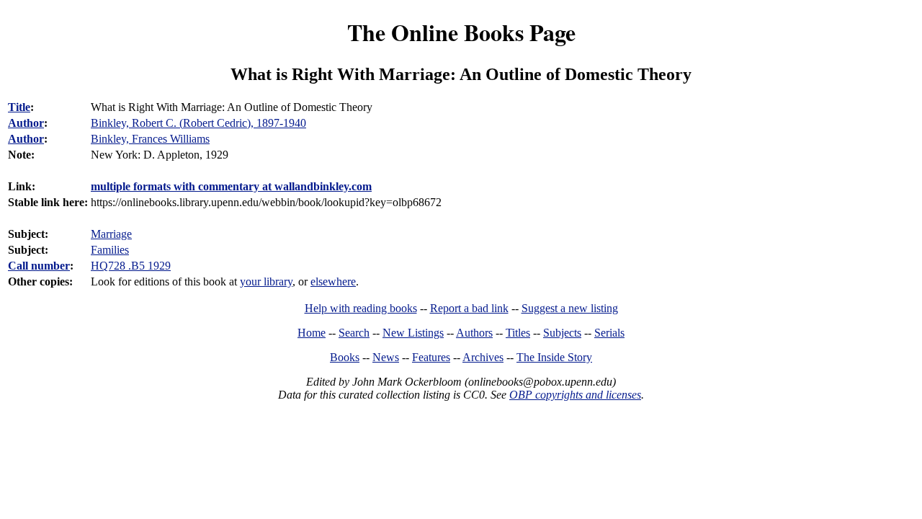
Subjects (562, 333)
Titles (518, 333)
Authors (474, 333)
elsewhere (333, 281)
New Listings (413, 333)
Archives (482, 357)
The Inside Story (554, 357)
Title (19, 107)
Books (344, 357)
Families (110, 250)
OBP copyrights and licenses (575, 395)
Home (311, 333)
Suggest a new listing (570, 308)
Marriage (111, 234)
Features (431, 357)
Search (354, 333)
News (385, 357)
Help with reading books (361, 308)
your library (266, 281)
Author (26, 123)
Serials (609, 333)
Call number (39, 266)
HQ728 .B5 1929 (131, 266)
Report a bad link (469, 308)
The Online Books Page (461, 32)
